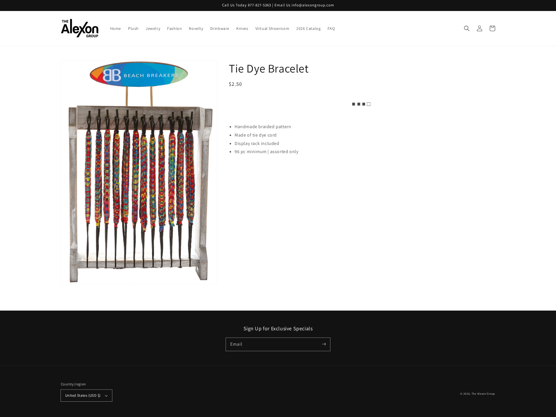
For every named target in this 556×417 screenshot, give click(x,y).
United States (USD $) (82, 395)
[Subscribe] (323, 344)
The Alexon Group (483, 394)
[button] (466, 28)
